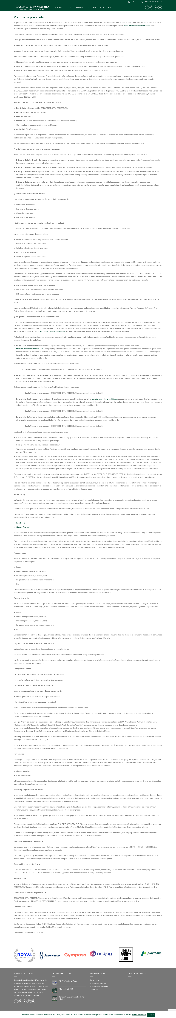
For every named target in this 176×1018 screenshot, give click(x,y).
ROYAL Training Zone (68, 981)
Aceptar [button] (151, 1015)
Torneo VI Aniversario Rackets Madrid (71, 998)
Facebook (20, 523)
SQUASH (58, 8)
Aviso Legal (94, 980)
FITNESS (79, 8)
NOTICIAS (92, 8)
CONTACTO (105, 8)
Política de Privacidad (99, 986)
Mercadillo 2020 (66, 989)
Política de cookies (139, 1015)
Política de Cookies (98, 983)
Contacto (94, 989)
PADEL (69, 8)
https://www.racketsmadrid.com (137, 25)
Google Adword (22, 527)
